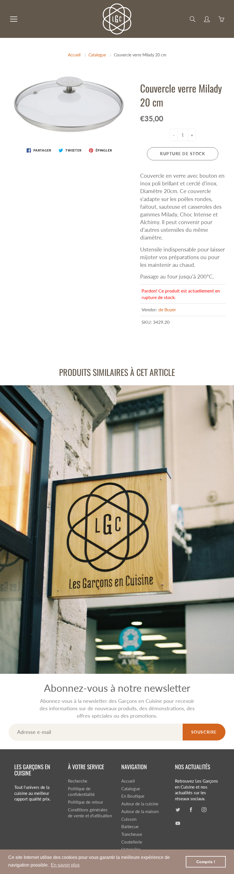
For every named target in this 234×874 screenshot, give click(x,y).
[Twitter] (97, 95)
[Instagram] (121, 95)
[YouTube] (133, 95)
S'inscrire (165, 76)
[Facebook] (109, 95)
